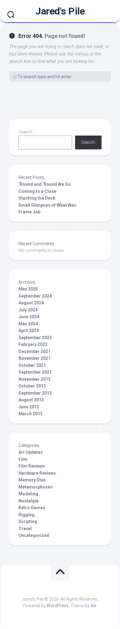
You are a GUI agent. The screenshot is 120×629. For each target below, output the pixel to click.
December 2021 (34, 351)
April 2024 (28, 330)
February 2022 (32, 344)
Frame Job (29, 211)
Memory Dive (32, 479)
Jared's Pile (60, 11)
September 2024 (35, 296)
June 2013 (28, 406)
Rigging (26, 514)
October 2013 (32, 385)
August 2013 (31, 399)
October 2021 (32, 365)
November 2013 (34, 379)
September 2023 (35, 337)
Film (22, 459)
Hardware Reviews (37, 473)
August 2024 (31, 302)
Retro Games (31, 507)
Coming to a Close (37, 191)
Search (25, 131)
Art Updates (30, 452)
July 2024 (28, 309)
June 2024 (28, 316)
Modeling (28, 493)
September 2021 (35, 372)
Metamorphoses (35, 487)
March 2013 (30, 413)
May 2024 (28, 323)
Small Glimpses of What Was (47, 205)
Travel (25, 528)
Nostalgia (28, 500)
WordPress (57, 605)
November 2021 (34, 358)
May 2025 (28, 288)
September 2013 (35, 393)
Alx (93, 605)
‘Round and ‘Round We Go (44, 184)
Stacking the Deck (36, 198)
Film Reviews (31, 466)
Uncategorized (33, 535)
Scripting (27, 521)
